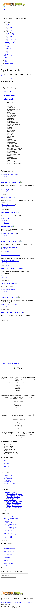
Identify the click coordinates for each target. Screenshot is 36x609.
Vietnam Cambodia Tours (11, 518)
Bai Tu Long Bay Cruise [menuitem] (13, 497)
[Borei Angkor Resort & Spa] (9, 174)
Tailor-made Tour (8, 56)
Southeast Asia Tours (9, 516)
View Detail (4, 176)
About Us (6, 547)
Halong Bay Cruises (9, 492)
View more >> (31, 456)
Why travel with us (9, 557)
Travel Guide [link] (7, 23)
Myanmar (9, 30)
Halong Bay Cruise (9, 42)
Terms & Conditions (9, 551)
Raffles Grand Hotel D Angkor (11, 268)
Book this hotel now (6, 166)
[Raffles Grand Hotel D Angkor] (10, 261)
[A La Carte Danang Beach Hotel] (10, 304)
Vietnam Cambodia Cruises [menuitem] (14, 501)
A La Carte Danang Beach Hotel (12, 312)
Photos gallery (10, 99)
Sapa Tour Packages (9, 528)
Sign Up (6, 11)
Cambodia (10, 26)
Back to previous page (18, 166)
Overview (8, 91)
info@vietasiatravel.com (7, 602)
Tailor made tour (8, 563)
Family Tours (7, 521)
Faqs (5, 559)
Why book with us (9, 550)
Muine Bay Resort (7, 197)
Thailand (9, 27)
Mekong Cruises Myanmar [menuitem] (14, 507)
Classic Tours (7, 519)
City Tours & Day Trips (10, 537)
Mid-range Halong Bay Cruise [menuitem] (15, 495)
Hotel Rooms (9, 95)
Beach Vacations (8, 536)
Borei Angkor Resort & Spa (10, 182)
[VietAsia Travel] (13, 6)
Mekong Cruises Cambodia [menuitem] (14, 506)
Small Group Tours (9, 522)
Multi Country (11, 41)
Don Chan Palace (7, 226)
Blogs (5, 565)
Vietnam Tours (11, 33)
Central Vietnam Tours (10, 525)
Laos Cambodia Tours (10, 531)
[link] (18, 371)
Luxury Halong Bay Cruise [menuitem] (14, 494)
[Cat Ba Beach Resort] (7, 276)
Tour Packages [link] (8, 32)
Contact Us (7, 57)
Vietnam (9, 24)
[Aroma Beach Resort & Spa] (9, 233)
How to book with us (9, 548)
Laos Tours (10, 38)
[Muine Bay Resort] (6, 190)
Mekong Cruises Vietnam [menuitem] (14, 503)
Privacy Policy (8, 554)
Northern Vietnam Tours (10, 524)
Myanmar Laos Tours (9, 533)
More (2, 75)
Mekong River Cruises (10, 500)
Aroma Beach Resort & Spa (10, 241)
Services (6, 54)
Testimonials (7, 560)
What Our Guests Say (10, 364)
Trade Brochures (8, 562)
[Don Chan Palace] (6, 218)
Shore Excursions (8, 530)
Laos (8, 29)
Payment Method (8, 553)
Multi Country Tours (9, 483)
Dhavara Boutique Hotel (9, 212)
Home (5, 21)
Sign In (6, 9)
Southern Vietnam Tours (10, 527)
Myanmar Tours (11, 39)
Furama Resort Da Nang (9, 297)
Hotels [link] (5, 45)
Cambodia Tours (11, 35)
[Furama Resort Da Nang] (8, 289)
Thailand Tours (11, 36)
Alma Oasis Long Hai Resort (10, 255)
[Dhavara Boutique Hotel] (8, 205)
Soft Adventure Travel (10, 534)
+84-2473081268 (27, 602)
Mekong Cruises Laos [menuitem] (13, 504)
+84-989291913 (18, 602)
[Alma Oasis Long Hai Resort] (9, 247)
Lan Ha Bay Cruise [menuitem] (12, 498)
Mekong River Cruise (9, 44)
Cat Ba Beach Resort (8, 283)
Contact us (9, 78)
